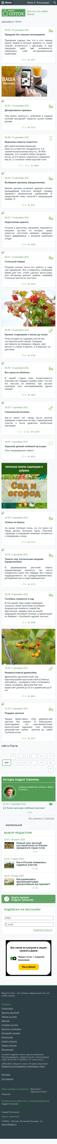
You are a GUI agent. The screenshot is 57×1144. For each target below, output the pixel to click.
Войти (30, 2)
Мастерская (7, 1049)
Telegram (6, 1094)
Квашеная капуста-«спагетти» (21, 142)
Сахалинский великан (17, 412)
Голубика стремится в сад (19, 599)
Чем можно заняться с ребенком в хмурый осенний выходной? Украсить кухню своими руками (28, 118)
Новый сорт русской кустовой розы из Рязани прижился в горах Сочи (31, 845)
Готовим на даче (10, 1025)
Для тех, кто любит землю (37, 13)
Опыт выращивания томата (19, 450)
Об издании (7, 1079)
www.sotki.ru (8, 21)
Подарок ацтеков (14, 713)
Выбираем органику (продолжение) (25, 182)
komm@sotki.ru (9, 1124)
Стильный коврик (15, 261)
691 (51, 762)
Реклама (6, 1074)
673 (51, 756)
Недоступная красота (17, 222)
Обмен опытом (9, 1045)
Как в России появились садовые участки (31, 863)
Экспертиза (7, 1037)
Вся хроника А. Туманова (41, 818)
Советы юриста (9, 1041)
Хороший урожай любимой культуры (26, 446)
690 (42, 762)
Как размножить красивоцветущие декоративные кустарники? (33, 881)
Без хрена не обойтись (17, 372)
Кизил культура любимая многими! (26, 808)
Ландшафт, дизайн (11, 1033)
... (34, 756)
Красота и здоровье (11, 1029)
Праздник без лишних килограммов (25, 34)
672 (42, 756)
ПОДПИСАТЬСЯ (42, 930)
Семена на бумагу (14, 522)
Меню (8, 2)
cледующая (50, 769)
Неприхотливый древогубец (20, 672)
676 (26, 762)
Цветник (6, 1021)
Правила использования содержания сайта (23, 1066)
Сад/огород (7, 1008)
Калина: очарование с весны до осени (26, 334)
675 (17, 762)
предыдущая (13, 757)
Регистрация (43, 2)
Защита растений (10, 1012)
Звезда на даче (9, 1016)
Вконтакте (35, 1089)
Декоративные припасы (18, 110)
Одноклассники (38, 1091)
